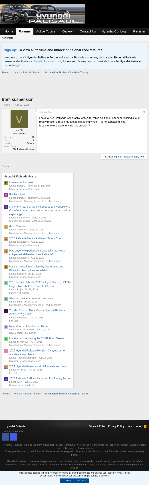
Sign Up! (10, 50)
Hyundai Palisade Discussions (25, 189)
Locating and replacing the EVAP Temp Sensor (37, 338)
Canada (31, 143)
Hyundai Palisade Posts (20, 176)
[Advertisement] (74, 87)
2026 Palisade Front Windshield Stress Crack (36, 238)
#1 (144, 111)
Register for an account (47, 61)
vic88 (7, 104)
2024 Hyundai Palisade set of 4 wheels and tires (37, 366)
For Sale (13, 321)
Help (129, 426)
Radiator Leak (17, 194)
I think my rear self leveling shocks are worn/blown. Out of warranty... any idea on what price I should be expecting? (40, 210)
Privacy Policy (116, 426)
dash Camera (17, 226)
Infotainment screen (21, 182)
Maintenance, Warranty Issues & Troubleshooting (35, 201)
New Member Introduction (22, 332)
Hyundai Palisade (15, 426)
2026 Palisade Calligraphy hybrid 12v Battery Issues (40, 378)
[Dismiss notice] (143, 46)
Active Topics (45, 31)
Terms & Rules (97, 426)
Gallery (67, 31)
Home (9, 31)
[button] (58, 31)
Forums (25, 31)
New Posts (7, 37)
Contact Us (88, 31)
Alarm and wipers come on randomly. (31, 298)
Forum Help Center (19, 292)
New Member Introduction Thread (29, 326)
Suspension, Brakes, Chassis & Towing (30, 221)
